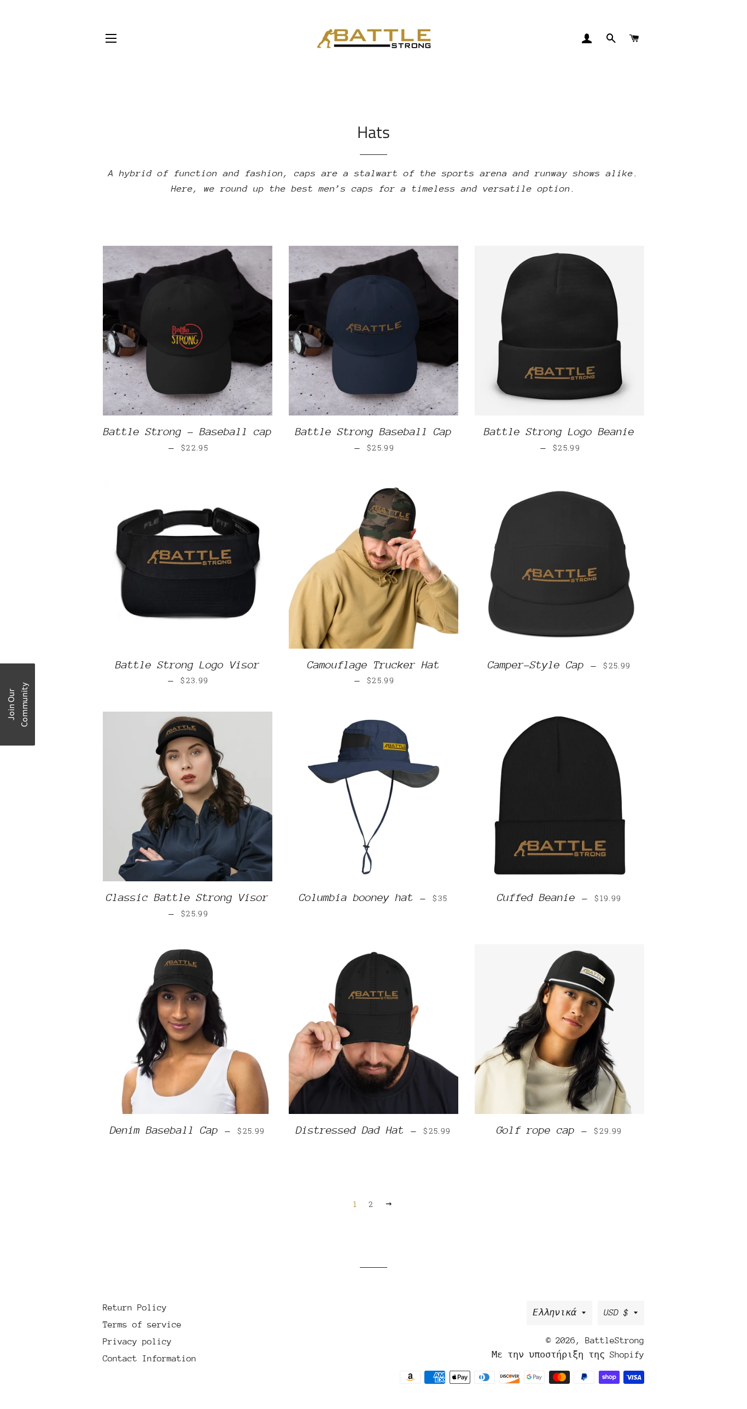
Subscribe (373, 756)
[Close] (515, 600)
